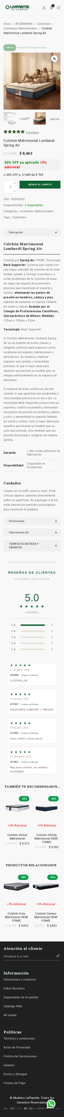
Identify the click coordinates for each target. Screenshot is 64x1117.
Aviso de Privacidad (17, 1047)
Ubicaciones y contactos (20, 979)
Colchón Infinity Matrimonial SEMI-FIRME (46, 838)
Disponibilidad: (13, 205)
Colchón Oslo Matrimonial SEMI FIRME (16, 917)
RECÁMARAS (24, 23)
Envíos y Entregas (15, 1074)
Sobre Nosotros (14, 988)
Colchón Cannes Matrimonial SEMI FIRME (46, 917)
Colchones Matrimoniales (20, 28)
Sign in (44, 7)
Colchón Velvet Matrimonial (17, 836)
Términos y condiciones (19, 1038)
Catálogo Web (13, 1006)
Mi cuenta (10, 1015)
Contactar (56, 955)
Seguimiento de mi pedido (21, 997)
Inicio (7, 23)
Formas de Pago (14, 1083)
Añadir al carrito (40, 184)
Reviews (32, 132)
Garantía (9, 1065)
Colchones (44, 23)
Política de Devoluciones (20, 1056)
